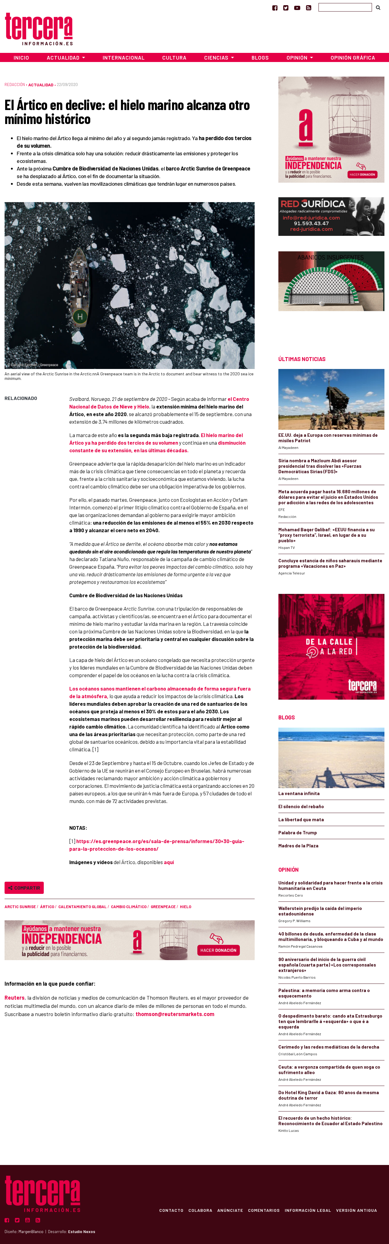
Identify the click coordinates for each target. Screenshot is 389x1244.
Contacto (171, 1210)
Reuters (15, 997)
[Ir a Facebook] (274, 7)
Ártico (47, 906)
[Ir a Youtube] (297, 7)
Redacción (15, 84)
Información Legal (308, 1210)
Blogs (260, 57)
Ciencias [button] (217, 57)
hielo (185, 906)
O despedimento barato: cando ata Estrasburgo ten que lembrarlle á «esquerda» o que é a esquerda (330, 1021)
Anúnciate (230, 1210)
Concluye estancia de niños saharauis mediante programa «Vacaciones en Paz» (330, 563)
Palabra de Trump (297, 832)
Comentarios (264, 1210)
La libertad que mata (301, 819)
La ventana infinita (299, 793)
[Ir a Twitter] (285, 7)
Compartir (26, 888)
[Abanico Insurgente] (331, 292)
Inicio (21, 57)
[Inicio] (39, 28)
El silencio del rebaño (301, 806)
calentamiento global (82, 906)
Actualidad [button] (64, 57)
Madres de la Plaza (298, 845)
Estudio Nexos (81, 1231)
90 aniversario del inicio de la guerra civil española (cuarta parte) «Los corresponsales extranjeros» (327, 964)
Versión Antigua (356, 1210)
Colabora (200, 1210)
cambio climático (128, 906)
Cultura (174, 57)
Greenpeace (163, 906)
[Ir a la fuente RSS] (308, 7)
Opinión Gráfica (353, 57)
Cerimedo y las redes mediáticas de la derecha (328, 1046)
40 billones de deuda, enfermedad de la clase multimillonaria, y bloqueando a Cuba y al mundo (330, 936)
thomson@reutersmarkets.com (175, 1014)
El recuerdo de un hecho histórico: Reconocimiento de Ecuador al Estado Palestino (330, 1120)
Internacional (124, 57)
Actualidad (40, 84)
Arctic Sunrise (20, 906)
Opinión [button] (298, 57)
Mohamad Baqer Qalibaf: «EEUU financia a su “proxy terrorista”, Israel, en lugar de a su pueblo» (326, 535)
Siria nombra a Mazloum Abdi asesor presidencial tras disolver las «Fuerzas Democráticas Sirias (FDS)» (319, 466)
